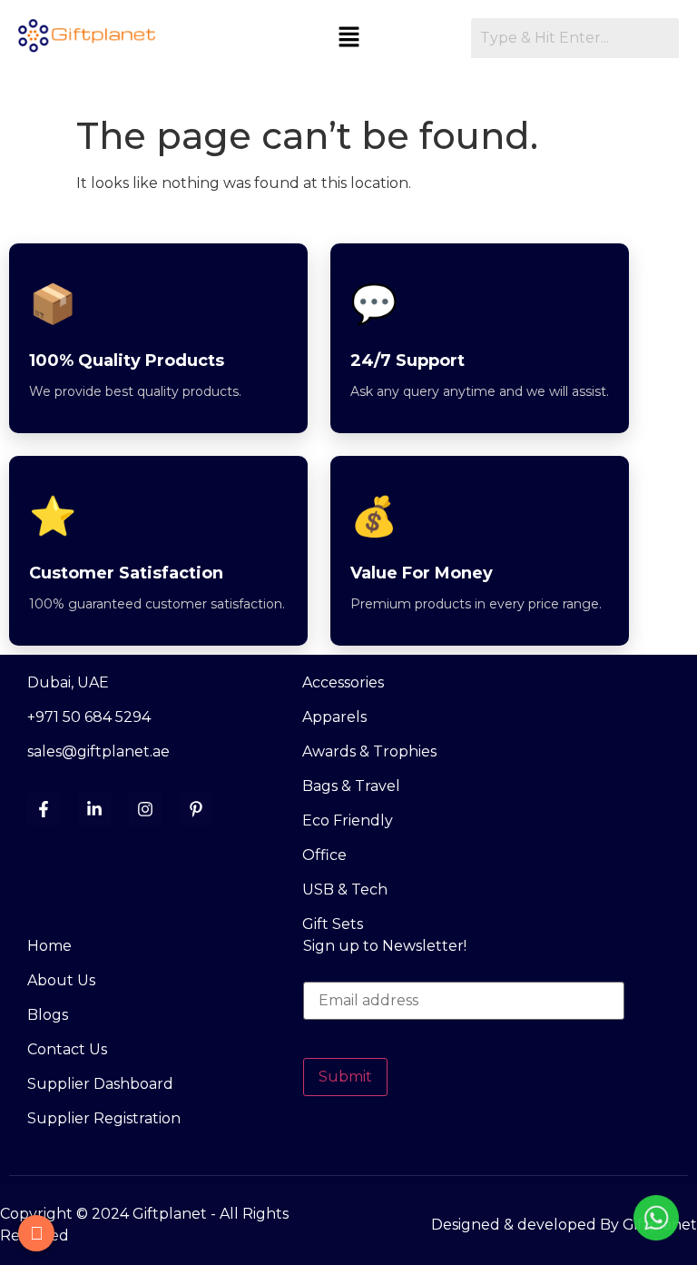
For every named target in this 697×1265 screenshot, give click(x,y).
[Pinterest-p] (196, 809)
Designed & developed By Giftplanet (564, 1224)
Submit (345, 1076)
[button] (348, 38)
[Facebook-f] (43, 809)
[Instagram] (145, 809)
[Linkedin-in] (94, 809)
